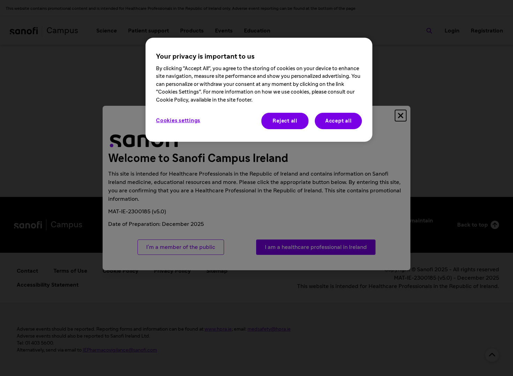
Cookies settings (178, 120)
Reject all (285, 121)
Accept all (338, 121)
